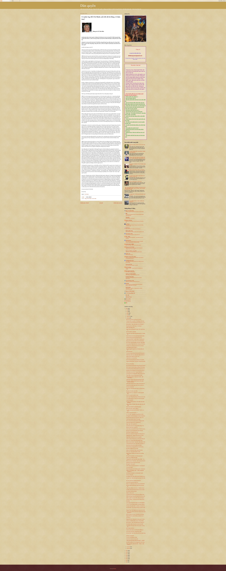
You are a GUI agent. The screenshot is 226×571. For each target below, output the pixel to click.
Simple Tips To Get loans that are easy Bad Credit (134, 251)
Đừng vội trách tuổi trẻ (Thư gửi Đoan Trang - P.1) (134, 417)
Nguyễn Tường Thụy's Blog (131, 256)
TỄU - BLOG (128, 236)
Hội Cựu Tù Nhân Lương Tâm (131, 250)
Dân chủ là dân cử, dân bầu (131, 331)
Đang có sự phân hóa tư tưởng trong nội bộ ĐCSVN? (135, 483)
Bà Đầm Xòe (128, 253)
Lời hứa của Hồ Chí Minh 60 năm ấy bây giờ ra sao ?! (135, 322)
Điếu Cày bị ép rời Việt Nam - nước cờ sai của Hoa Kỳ (135, 460)
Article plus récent (84, 203)
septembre (128, 316)
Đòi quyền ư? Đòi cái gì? (130, 464)
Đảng (86, 198)
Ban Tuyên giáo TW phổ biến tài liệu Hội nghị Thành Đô (135, 365)
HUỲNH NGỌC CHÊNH (130, 244)
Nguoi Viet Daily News (130, 210)
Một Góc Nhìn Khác (129, 230)
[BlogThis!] (87, 197)
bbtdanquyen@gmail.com (135, 55)
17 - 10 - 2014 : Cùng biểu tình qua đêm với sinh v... (135, 414)
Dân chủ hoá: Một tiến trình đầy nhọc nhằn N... (134, 445)
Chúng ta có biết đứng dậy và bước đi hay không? (135, 520)
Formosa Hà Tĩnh (129, 264)
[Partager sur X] (88, 197)
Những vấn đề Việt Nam (130, 247)
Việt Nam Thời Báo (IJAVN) (130, 273)
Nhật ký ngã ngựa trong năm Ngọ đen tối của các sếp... (135, 496)
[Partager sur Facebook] (89, 197)
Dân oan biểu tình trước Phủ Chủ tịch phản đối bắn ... (135, 340)
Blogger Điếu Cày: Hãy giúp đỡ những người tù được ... (136, 519)
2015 (127, 550)
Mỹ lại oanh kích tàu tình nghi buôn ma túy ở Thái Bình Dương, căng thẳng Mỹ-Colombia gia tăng (134, 242)
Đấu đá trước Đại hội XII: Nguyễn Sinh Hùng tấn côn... (135, 433)
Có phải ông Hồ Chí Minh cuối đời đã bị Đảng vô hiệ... (135, 494)
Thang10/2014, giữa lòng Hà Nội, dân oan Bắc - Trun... (135, 459)
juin (127, 311)
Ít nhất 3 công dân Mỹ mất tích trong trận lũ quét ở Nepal (135, 211)
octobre (128, 318)
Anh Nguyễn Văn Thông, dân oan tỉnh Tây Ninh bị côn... (135, 476)
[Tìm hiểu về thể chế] (135, 66)
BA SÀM (127, 283)
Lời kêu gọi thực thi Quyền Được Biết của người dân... (135, 373)
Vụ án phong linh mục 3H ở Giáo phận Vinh (133, 234)
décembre (128, 548)
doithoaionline (128, 240)
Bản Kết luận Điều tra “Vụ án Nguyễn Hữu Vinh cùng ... (135, 542)
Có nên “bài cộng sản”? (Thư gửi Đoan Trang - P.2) (135, 425)
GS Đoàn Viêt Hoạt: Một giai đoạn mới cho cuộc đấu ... (135, 489)
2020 (127, 558)
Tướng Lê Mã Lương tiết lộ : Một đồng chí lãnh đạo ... (135, 321)
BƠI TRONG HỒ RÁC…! (130, 528)
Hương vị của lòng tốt (130, 535)
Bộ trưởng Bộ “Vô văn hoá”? (130, 218)
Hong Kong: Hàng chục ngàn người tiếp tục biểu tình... (135, 354)
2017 (127, 553)
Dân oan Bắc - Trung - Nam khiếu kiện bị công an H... (135, 522)
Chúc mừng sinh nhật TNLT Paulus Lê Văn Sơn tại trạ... (136, 428)
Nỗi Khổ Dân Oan (129, 351)
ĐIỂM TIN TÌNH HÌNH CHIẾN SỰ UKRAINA (136, 169)
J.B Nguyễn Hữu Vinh (130, 260)
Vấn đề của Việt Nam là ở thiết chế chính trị (132, 281)
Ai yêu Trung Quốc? (129, 400)
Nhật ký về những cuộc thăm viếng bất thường (134, 450)
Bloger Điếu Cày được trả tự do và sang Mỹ (133, 437)
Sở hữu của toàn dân (130, 386)
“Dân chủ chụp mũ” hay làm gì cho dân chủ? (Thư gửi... (135, 438)
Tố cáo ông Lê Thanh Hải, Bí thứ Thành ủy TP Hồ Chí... (136, 344)
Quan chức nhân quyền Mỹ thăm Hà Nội (133, 451)
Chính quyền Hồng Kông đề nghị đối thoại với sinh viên (135, 396)
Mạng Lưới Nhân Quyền (130, 291)
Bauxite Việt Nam (129, 220)
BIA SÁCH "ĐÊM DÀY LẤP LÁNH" (132, 448)
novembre (128, 546)
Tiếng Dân (127, 217)
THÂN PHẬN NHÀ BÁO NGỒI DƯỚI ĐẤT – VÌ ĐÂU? (135, 540)
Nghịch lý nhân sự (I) (130, 492)
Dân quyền (88, 5)
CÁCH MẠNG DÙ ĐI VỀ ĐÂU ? (131, 347)
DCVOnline (128, 227)
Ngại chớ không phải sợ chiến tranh (135, 181)
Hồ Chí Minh (89, 198)
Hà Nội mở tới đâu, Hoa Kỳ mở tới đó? (133, 462)
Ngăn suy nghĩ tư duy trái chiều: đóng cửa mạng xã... (135, 497)
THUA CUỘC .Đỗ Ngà (129, 254)
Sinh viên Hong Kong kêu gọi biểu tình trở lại (134, 337)
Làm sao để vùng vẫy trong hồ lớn (132, 482)
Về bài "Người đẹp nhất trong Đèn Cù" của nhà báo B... (135, 465)
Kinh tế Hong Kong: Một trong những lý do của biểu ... (135, 359)
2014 (127, 308)
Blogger (114, 568)
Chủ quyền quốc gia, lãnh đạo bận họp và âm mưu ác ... (136, 368)
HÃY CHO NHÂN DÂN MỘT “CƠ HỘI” (132, 265)
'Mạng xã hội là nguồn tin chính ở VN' (132, 356)
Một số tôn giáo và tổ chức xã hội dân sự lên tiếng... (135, 514)
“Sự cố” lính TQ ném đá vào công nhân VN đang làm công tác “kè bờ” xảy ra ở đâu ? (134, 248)
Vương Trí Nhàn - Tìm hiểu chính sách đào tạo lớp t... (135, 499)
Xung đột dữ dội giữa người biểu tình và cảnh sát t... (135, 385)
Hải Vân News (128, 287)
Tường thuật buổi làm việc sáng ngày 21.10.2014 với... (135, 443)
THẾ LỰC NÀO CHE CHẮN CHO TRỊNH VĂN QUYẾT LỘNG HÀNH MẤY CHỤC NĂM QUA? (137, 158)
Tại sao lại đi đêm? (129, 467)
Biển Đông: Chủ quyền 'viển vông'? (132, 432)
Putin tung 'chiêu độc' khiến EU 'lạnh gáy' (133, 419)
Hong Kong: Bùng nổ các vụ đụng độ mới (133, 422)
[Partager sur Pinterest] (90, 197)
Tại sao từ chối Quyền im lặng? (131, 537)
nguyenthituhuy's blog (130, 280)
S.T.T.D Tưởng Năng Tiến (130, 293)
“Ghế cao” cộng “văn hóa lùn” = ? (132, 412)
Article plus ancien (118, 203)
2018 (127, 555)
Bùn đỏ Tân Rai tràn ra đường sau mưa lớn (133, 319)
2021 (127, 560)
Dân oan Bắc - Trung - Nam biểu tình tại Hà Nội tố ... (135, 324)
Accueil (101, 203)
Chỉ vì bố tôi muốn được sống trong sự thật (133, 531)
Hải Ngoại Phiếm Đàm (130, 276)
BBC (126, 213)
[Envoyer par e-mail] (86, 197)
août (127, 314)
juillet (128, 313)
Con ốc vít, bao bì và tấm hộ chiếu (132, 395)
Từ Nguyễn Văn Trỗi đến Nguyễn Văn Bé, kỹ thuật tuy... (136, 415)
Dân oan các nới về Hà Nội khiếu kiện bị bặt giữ (134, 430)
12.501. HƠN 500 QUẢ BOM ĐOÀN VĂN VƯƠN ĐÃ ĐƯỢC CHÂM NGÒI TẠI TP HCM (134, 285)
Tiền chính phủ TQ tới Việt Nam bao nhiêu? (133, 274)
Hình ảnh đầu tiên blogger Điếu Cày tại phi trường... (135, 446)
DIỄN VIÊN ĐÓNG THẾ (130, 327)
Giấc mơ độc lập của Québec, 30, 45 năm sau (133, 228)
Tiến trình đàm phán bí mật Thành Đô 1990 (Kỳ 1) (134, 529)
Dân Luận (127, 295)
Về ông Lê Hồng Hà (129, 474)
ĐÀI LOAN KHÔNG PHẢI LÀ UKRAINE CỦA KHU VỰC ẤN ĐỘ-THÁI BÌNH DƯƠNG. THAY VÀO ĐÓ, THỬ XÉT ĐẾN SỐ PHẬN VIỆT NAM (134, 188)
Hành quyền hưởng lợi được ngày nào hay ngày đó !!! (135, 383)
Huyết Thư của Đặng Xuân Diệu (131, 457)
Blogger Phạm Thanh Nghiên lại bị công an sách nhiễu (135, 510)
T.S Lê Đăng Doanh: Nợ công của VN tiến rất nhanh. (135, 398)
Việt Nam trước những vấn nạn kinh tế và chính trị (135, 345)
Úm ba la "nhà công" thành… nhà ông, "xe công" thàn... (135, 505)
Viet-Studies (87, 194)
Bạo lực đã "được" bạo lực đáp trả (132, 408)
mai (127, 309)
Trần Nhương (128, 300)
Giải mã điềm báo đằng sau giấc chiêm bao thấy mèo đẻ (135, 231)
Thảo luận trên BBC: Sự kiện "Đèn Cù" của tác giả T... (135, 339)
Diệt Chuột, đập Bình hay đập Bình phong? (133, 406)
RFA (126, 302)
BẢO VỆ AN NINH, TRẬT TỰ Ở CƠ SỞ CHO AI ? (133, 245)
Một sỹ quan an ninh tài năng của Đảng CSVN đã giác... (135, 367)
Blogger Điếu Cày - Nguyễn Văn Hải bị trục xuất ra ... (135, 435)
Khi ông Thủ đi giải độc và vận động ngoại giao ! (134, 455)
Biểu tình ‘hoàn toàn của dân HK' (132, 427)
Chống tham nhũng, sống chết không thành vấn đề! (135, 379)
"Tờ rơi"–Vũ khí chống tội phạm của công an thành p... (135, 504)
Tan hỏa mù (128, 517)
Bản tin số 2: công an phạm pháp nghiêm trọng (134, 440)
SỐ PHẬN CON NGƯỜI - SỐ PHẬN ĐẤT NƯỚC (134, 473)
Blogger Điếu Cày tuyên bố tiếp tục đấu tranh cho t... (135, 515)
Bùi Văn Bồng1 (128, 267)
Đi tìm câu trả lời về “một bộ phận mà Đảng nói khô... (135, 420)
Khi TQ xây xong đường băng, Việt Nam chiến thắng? (135, 342)
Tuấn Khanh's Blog (129, 233)
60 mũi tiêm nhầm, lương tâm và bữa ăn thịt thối (134, 524)
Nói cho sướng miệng (130, 363)
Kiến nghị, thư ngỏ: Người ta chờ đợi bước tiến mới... (135, 370)
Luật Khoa (127, 224)
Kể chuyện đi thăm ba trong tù (131, 491)
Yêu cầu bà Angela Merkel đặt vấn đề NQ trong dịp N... (135, 353)
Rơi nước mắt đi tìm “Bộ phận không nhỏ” (133, 480)
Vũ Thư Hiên (94, 198)
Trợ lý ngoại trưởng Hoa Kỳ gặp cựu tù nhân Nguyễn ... (135, 502)
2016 (127, 552)
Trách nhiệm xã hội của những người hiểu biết (134, 375)
